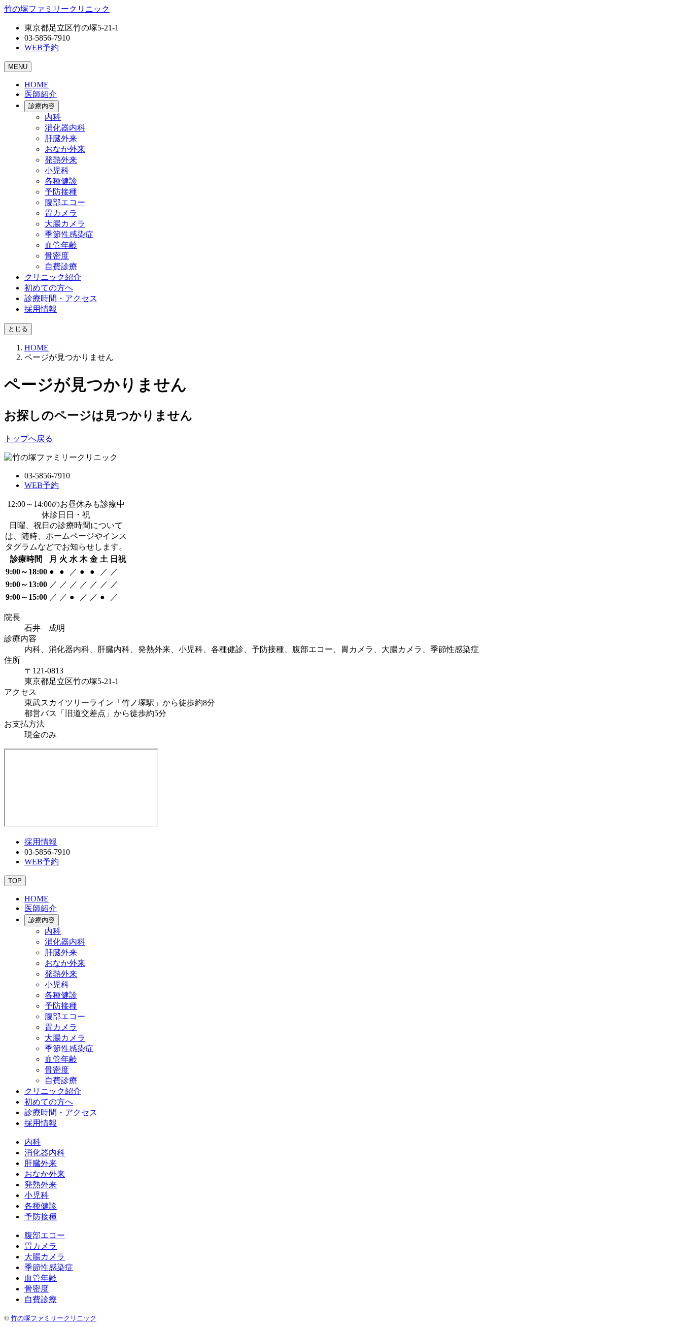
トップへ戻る (28, 438)
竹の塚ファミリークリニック (53, 1318)
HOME (36, 347)
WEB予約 (41, 47)
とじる (18, 329)
